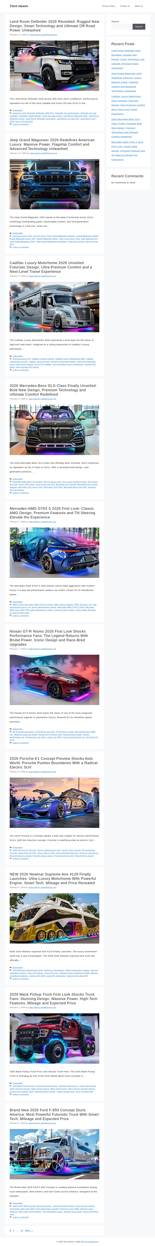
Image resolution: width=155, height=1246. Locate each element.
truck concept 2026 (84, 1091)
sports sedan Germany (85, 610)
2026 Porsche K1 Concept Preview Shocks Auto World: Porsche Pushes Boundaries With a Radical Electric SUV (54, 762)
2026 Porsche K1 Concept (24, 850)
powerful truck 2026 (73, 1212)
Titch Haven (19, 6)
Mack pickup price (58, 1089)
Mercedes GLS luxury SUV (30, 487)
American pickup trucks (47, 1086)
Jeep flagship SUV (89, 239)
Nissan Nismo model (72, 734)
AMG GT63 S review (43, 605)
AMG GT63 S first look (23, 605)
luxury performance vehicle (44, 607)
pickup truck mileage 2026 (21, 1091)
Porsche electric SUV (64, 856)
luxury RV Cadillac (43, 364)
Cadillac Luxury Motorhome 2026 (70, 359)
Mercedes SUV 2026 (53, 487)
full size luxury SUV (42, 236)
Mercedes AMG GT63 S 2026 (71, 607)
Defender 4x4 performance (67, 113)
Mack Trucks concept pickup (81, 1089)
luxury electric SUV (46, 853)
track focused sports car (73, 737)
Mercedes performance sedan (39, 610)
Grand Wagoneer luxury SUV (23, 239)
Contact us (125, 6)
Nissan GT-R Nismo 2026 (50, 734)
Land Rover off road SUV (68, 119)
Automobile (18, 110)
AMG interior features (63, 605)
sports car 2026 (54, 737)
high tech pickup (22, 1089)
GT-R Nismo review (65, 732)
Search (115, 21)
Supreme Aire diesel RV (77, 976)
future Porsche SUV (27, 853)
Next (29, 1230)
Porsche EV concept (84, 856)
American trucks (44, 1206)
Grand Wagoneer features (63, 236)
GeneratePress (92, 1242)
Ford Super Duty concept (47, 1209)
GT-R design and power (23, 732)
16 (22, 1230)
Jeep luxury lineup (76, 241)
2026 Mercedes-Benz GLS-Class (27, 482)
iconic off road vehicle (52, 116)
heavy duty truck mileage (29, 1212)
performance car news (36, 737)
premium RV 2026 (37, 976)
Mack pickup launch (40, 1089)
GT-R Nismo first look (45, 732)
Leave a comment (21, 124)
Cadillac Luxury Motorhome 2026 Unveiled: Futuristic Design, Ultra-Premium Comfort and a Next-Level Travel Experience (51, 267)
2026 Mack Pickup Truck (24, 1086)
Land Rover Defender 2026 (75, 116)
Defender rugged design (30, 116)
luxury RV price (52, 973)
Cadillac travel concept (39, 362)
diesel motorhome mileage (77, 970)
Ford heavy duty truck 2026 (22, 1209)
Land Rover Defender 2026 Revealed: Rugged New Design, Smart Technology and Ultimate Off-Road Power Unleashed (54, 25)
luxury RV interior (35, 973)
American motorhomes (54, 970)
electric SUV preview (71, 850)
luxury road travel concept (21, 364)
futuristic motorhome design (63, 362)
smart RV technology (55, 976)
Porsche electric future (43, 856)
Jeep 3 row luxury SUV (69, 239)
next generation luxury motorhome (68, 364)
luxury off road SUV (24, 121)
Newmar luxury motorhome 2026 (74, 973)
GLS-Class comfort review (74, 482)
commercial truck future (63, 1206)
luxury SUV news (26, 484)
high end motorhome (86, 362)
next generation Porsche (67, 853)
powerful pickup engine (45, 1091)
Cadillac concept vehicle (43, 359)
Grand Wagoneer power (47, 239)
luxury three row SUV (45, 484)
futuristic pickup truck (68, 1086)
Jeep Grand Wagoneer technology (51, 241)
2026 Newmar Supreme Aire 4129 (28, 970)
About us (139, 6)
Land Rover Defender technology (40, 119)
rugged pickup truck (65, 1091)
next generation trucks (52, 1212)
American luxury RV (22, 359)
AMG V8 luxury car (83, 605)
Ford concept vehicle (85, 1206)
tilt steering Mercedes (19, 613)
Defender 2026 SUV (45, 113)
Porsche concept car (88, 853)
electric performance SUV (49, 850)
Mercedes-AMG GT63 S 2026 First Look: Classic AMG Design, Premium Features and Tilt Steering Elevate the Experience (52, 512)
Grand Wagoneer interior (87, 236)
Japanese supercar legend (26, 734)
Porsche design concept (20, 856)
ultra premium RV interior (27, 367)
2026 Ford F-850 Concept (24, 1206)
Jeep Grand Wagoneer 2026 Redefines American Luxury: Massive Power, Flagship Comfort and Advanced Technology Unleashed (52, 144)
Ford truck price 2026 (69, 1209)
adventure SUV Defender (24, 113)
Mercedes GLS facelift (66, 484)
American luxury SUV (22, 236)
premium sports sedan (64, 610)
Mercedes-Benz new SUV (75, 487)
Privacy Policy (108, 6)
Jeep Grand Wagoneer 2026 (22, 241)
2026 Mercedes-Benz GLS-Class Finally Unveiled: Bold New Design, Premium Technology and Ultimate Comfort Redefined (53, 390)
